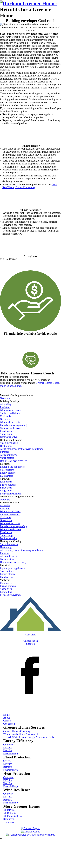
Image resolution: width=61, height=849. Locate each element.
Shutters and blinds (10, 413)
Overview (5, 398)
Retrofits (7, 750)
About (6, 717)
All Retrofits (9, 813)
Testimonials (9, 822)
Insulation (5, 407)
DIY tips (7, 747)
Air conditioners (8, 455)
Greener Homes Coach (47, 382)
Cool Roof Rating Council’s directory (29, 186)
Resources (8, 819)
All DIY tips (9, 810)
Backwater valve (8, 437)
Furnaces (4, 451)
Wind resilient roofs (10, 422)
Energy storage (7, 472)
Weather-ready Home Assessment (20, 734)
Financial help (10, 753)
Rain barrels (6, 481)
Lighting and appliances (12, 466)
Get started (30, 634)
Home (6, 714)
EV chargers (6, 475)
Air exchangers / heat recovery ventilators (21, 449)
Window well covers (10, 428)
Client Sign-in (30, 640)
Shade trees (6, 487)
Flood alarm (6, 431)
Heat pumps (6, 446)
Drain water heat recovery (13, 460)
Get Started (9, 723)
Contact (7, 720)
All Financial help (12, 816)
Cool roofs (5, 416)
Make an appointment (11, 385)
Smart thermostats (9, 443)
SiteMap (30, 643)
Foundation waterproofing (13, 425)
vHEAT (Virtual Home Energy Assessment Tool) (28, 737)
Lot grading (6, 490)
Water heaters (7, 457)
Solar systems (7, 469)
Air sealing (5, 404)
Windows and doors (10, 410)
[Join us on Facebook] (30, 705)
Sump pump (6, 434)
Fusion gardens (8, 484)
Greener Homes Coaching (16, 731)
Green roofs (6, 419)
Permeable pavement (10, 493)
